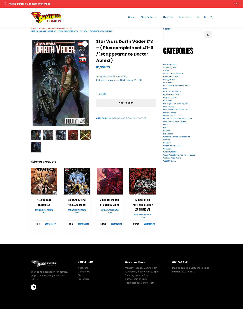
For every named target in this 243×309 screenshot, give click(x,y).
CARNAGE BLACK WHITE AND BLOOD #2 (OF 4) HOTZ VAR (143, 205)
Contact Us (185, 17)
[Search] (198, 17)
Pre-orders (83, 278)
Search (166, 28)
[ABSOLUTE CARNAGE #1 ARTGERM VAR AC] (110, 181)
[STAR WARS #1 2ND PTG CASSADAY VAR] (77, 181)
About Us (168, 17)
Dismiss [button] (237, 4)
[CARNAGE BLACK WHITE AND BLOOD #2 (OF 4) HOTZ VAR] (142, 181)
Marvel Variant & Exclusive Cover (127, 118)
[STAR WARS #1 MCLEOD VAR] (44, 181)
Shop (80, 275)
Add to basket (126, 102)
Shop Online (147, 17)
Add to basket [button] (50, 224)
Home (131, 17)
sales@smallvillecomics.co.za (193, 267)
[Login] (205, 17)
